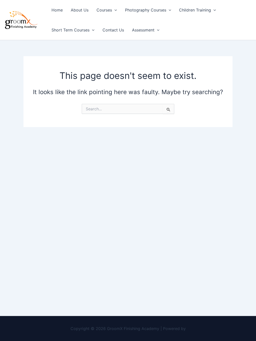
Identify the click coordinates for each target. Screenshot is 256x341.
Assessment (143, 29)
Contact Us (113, 29)
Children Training (195, 9)
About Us (79, 9)
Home (57, 9)
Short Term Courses (71, 29)
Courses (104, 9)
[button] (114, 10)
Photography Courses (145, 9)
